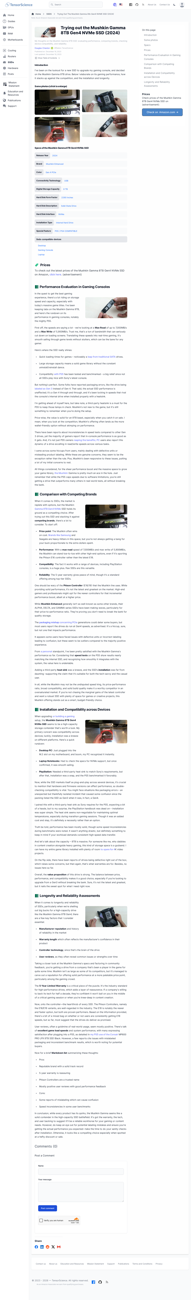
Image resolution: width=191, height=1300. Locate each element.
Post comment (47, 1208)
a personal (46, 651)
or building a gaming (64, 716)
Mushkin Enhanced (54, 164)
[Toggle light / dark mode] (174, 4)
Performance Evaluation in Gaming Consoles (162, 57)
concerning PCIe (58, 622)
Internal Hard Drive (64, 222)
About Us (152, 4)
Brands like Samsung (59, 535)
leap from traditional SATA (101, 356)
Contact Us (165, 4)
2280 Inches (67, 197)
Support (111, 1264)
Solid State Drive (68, 206)
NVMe (61, 214)
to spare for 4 (108, 849)
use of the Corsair (108, 1034)
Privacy (159, 1264)
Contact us (41, 1264)
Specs (147, 45)
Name (40, 1166)
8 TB (65, 189)
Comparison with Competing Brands (159, 66)
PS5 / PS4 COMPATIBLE (66, 231)
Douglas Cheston (42, 48)
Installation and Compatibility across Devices (159, 75)
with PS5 (58, 374)
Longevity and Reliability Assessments (157, 84)
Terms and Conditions (142, 1264)
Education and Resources (72, 1264)
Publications (123, 1264)
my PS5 (94, 1034)
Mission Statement (95, 1264)
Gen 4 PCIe (51, 172)
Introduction (150, 35)
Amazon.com (161, 112)
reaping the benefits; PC (87, 440)
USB (66, 180)
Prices (147, 50)
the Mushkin (61, 473)
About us (53, 1264)
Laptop (41, 254)
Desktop (42, 245)
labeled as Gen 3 (43, 388)
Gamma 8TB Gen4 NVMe (48, 508)
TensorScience (59, 1280)
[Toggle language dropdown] (115, 5)
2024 (54, 155)
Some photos (151, 40)
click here (55, 274)
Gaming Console (45, 250)
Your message (44, 1179)
